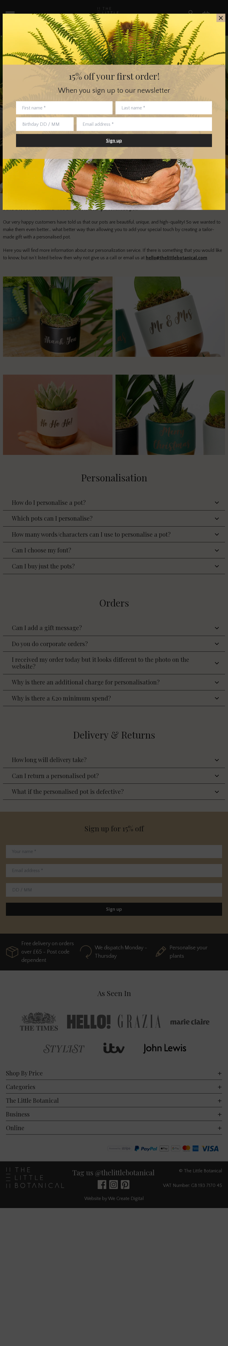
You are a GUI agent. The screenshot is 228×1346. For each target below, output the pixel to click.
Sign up (114, 140)
